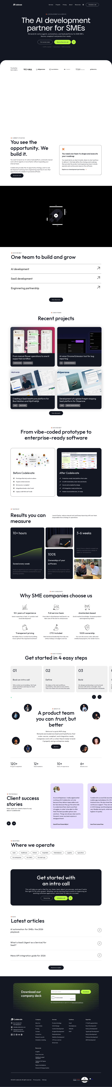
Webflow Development (58, 1037)
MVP (70, 1031)
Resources (78, 4)
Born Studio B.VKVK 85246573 (17, 1023)
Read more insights (56, 967)
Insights (37, 1051)
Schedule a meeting (40, 1040)
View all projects (56, 413)
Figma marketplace (40, 1065)
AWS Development (91, 1040)
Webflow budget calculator (39, 1057)
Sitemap (44, 1080)
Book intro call (17, 175)
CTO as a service (56, 1040)
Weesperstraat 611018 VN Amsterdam (18, 1030)
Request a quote (39, 1037)
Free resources (39, 1054)
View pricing (46, 898)
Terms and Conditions (77, 1002)
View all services (56, 299)
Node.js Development (91, 1028)
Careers (37, 1031)
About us (56, 746)
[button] (83, 4)
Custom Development (58, 1028)
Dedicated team (56, 1034)
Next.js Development (91, 1034)
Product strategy (56, 1023)
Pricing (64, 4)
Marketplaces (72, 1026)
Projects (58, 4)
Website (71, 1028)
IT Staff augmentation (92, 1023)
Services (51, 4)
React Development (91, 1026)
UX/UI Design (55, 1026)
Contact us (38, 1034)
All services (55, 1042)
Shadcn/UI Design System (42, 1068)
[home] (17, 5)
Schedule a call (92, 4)
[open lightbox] (56, 215)
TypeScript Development (92, 1031)
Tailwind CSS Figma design (40, 1061)
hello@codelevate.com (19, 1027)
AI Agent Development (58, 1031)
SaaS (70, 1023)
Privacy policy (36, 1080)
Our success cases (45, 42)
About (70, 4)
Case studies (38, 1026)
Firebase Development (92, 1037)
